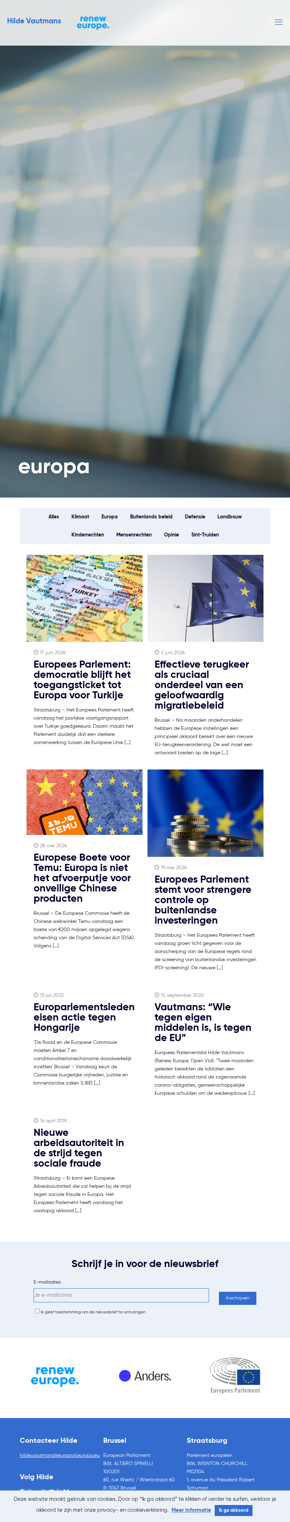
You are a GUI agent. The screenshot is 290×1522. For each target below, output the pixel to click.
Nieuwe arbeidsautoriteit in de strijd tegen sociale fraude (79, 1148)
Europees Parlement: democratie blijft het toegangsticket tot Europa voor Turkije (82, 680)
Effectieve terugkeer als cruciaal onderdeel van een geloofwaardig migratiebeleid (202, 685)
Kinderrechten (87, 535)
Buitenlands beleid (151, 517)
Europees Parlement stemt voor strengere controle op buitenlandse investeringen (203, 900)
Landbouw (230, 517)
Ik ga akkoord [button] (233, 1510)
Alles (53, 517)
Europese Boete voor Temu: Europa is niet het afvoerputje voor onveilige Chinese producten (82, 878)
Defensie (195, 517)
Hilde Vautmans (34, 21)
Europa (110, 517)
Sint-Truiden (205, 535)
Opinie (171, 535)
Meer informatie (191, 1510)
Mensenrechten (134, 535)
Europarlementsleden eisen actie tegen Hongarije (84, 1018)
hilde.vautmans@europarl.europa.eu (60, 1455)
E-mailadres (47, 1282)
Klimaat (80, 517)
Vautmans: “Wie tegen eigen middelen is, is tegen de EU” (203, 1023)
